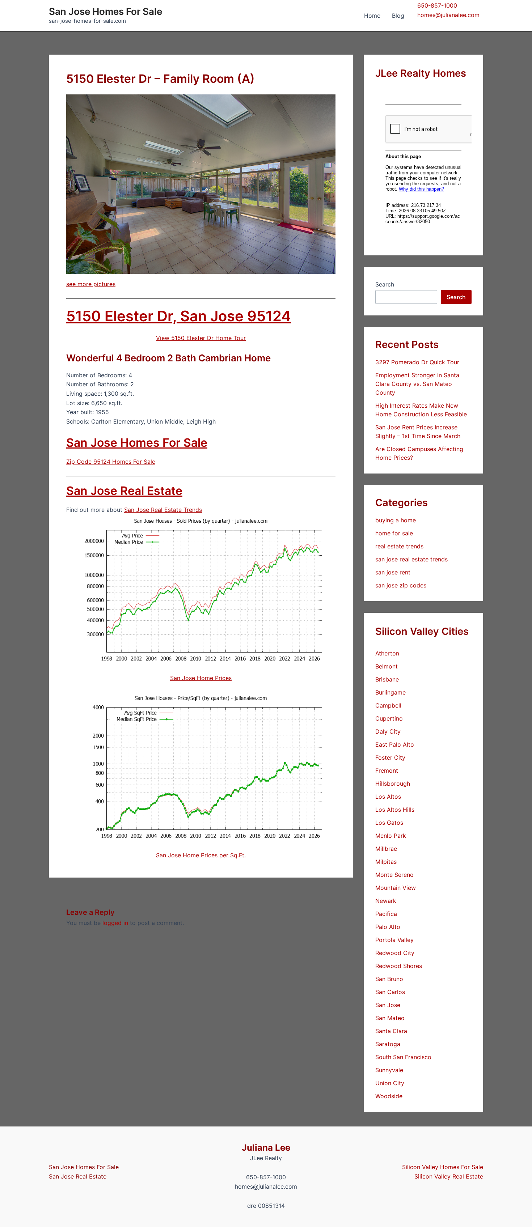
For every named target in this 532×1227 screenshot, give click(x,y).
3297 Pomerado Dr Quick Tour (417, 362)
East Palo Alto (394, 744)
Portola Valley (394, 939)
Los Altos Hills (394, 809)
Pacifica (386, 913)
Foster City (390, 757)
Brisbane (387, 679)
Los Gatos (389, 822)
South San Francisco (403, 1057)
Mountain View (395, 887)
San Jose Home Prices (201, 678)
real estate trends (399, 546)
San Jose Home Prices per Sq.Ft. (201, 855)
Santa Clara (391, 1031)
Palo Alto (387, 926)
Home (372, 15)
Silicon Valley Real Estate (448, 1176)
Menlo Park (390, 835)
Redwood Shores (398, 965)
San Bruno (389, 978)
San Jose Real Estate (124, 491)
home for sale (394, 533)
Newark (385, 900)
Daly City (388, 731)
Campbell (388, 705)
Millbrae (386, 848)
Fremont (386, 770)
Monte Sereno (394, 874)
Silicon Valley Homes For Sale (442, 1167)
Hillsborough (392, 783)
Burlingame (390, 692)
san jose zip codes (400, 585)
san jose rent (392, 572)
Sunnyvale (389, 1070)
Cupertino (389, 718)
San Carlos (390, 991)
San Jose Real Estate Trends (163, 509)
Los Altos (388, 796)
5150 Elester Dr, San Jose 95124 (178, 316)
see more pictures (90, 284)
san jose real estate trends (411, 559)
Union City (389, 1083)
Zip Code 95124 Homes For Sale (110, 461)
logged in (115, 922)
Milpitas (386, 861)
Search (384, 284)
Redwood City (394, 952)
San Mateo (390, 1018)
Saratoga (387, 1044)
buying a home (395, 520)
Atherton (387, 653)
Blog (398, 15)
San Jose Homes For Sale (105, 11)
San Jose (387, 1005)
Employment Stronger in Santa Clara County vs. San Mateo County (417, 384)
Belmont (386, 666)
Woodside (388, 1096)
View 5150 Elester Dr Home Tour (201, 337)
